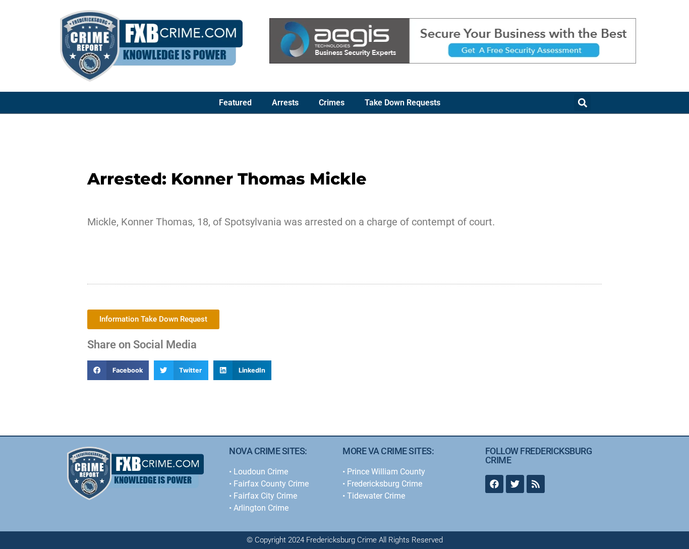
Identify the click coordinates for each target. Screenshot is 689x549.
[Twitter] (515, 484)
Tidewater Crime (376, 496)
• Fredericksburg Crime (382, 484)
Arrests (285, 102)
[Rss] (536, 484)
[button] (582, 102)
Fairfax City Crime (265, 496)
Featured (235, 102)
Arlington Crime (261, 508)
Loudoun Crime (261, 471)
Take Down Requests (402, 102)
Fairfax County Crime (271, 484)
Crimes (331, 102)
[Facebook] (494, 484)
